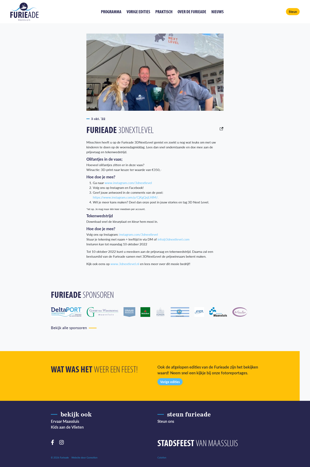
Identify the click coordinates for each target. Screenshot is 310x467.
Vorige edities (138, 11)
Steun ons (165, 421)
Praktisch (163, 11)
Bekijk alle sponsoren (69, 327)
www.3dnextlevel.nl (124, 264)
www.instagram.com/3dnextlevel (128, 182)
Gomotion (92, 457)
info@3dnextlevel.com (173, 239)
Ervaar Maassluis (65, 421)
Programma (111, 11)
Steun (293, 11)
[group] (69, 312)
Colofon (161, 457)
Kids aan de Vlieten (67, 427)
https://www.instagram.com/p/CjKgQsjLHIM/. (126, 197)
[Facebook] (54, 441)
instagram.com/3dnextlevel (138, 234)
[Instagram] (62, 441)
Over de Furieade (192, 11)
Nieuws (217, 11)
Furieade (24, 12)
